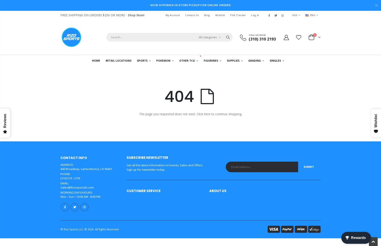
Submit (309, 167)
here (207, 114)
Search (228, 37)
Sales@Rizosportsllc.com (77, 187)
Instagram (84, 207)
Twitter (75, 207)
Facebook (65, 207)
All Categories (208, 37)
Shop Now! (136, 15)
